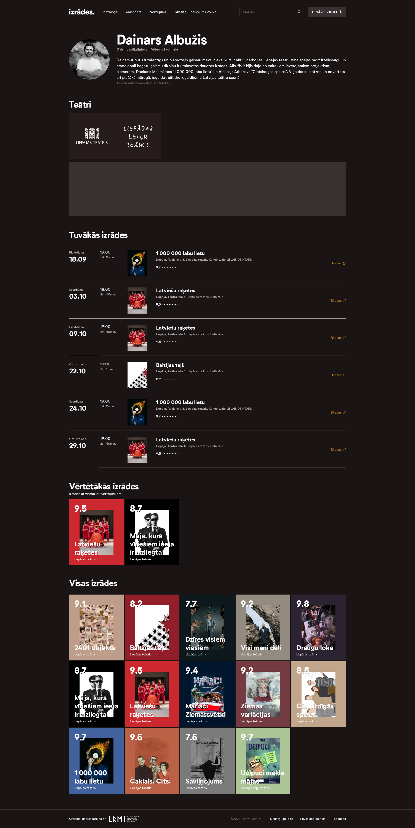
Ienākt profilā (327, 12)
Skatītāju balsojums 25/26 (196, 12)
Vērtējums (158, 12)
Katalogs (110, 12)
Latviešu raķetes (175, 290)
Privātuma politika (313, 819)
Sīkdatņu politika (281, 819)
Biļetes (336, 263)
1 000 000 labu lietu (180, 253)
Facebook (339, 819)
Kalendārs (133, 12)
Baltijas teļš (170, 365)
